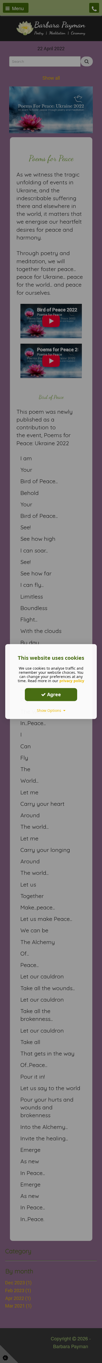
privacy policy (71, 680)
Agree (53, 694)
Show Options (50, 710)
